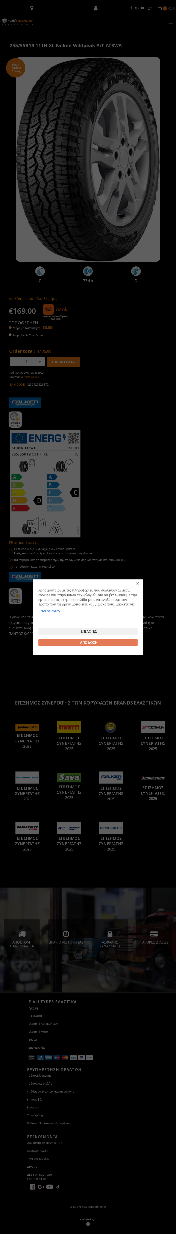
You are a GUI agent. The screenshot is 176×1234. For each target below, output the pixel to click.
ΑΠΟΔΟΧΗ (89, 642)
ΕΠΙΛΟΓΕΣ (89, 631)
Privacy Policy (49, 611)
